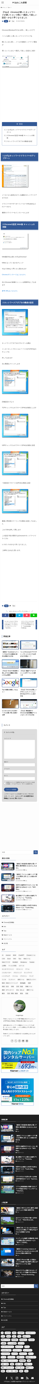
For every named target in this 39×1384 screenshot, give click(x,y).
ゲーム (27, 969)
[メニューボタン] (2, 2)
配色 (21, 993)
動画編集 (22, 983)
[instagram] (19, 1040)
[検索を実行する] (35, 852)
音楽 (26, 993)
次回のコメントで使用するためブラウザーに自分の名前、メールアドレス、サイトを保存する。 (20, 783)
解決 (3, 993)
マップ (31, 976)
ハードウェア (6, 976)
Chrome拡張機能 (9, 922)
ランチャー (12, 979)
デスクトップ (18, 972)
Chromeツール (31, 955)
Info (5, 926)
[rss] (27, 1378)
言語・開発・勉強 (12, 993)
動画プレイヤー (31, 979)
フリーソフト (8, 939)
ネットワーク (28, 972)
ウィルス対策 (12, 965)
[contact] (26, 1040)
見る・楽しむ (20, 990)
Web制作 (15, 962)
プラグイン (23, 976)
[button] (5, 615)
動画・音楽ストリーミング (10, 983)
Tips (6, 21)
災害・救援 (19, 986)
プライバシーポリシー (28, 1381)
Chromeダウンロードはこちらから (14, 274)
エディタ (21, 965)
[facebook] (12, 1040)
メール (7, 768)
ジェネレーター (6, 972)
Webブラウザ (6, 962)
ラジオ (4, 979)
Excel (9, 958)
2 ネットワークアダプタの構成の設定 (19, 141)
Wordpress (23, 962)
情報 (12, 986)
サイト (6, 775)
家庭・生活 (5, 986)
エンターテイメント (8, 969)
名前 (6, 762)
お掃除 (4, 965)
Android (8, 955)
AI (2, 955)
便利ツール (21, 979)
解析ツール (30, 990)
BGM (14, 955)
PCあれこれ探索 (19, 3)
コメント (7, 738)
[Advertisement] (19, 96)
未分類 (6, 943)
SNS (14, 958)
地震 (29, 983)
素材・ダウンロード (8, 990)
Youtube (31, 962)
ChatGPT (21, 955)
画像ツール (28, 986)
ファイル (15, 976)
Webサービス (8, 935)
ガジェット (19, 969)
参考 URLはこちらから (10, 291)
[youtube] (23, 1040)
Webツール (27, 958)
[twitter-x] (15, 1040)
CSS (3, 958)
